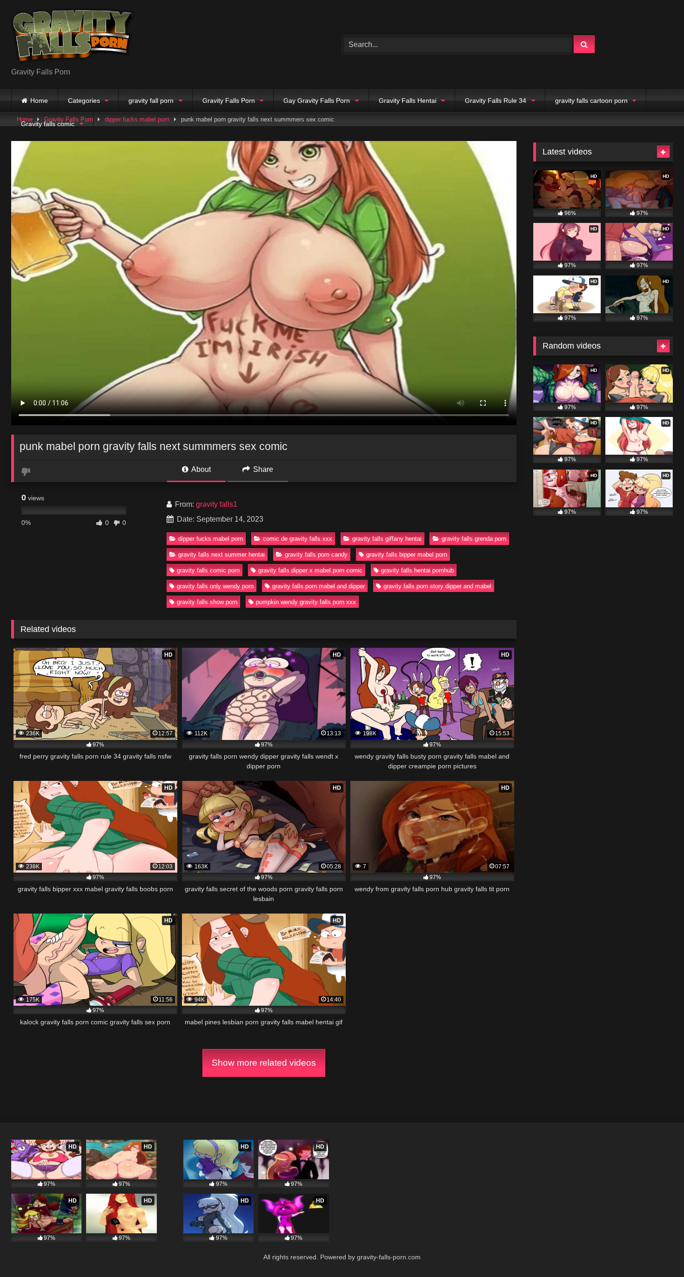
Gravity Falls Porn (228, 100)
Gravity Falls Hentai (407, 100)
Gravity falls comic (47, 124)
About (200, 469)
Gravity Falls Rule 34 (495, 100)
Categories (84, 100)
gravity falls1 (216, 504)
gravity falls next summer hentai (221, 554)
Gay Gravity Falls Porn (316, 100)
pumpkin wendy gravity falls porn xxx (306, 601)
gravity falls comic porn (208, 570)
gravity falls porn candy (316, 554)
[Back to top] (655, 1249)
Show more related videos (264, 1063)
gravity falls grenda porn (474, 538)
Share (262, 469)
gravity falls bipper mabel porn (406, 554)
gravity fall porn (151, 100)
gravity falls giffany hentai (387, 538)
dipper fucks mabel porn (210, 538)
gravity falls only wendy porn (215, 586)
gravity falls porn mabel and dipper (318, 586)
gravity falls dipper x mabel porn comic (310, 570)
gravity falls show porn (207, 601)
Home (39, 100)
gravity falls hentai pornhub (417, 570)
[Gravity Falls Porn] (72, 37)
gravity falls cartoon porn (591, 100)
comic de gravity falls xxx (297, 538)
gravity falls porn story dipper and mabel (437, 586)
